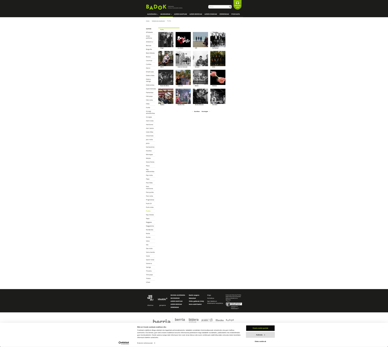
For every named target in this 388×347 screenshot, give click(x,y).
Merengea (149, 154)
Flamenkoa (149, 92)
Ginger (162, 48)
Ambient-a (149, 42)
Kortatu (197, 67)
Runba (148, 237)
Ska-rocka (149, 248)
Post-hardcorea (149, 187)
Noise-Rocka (150, 162)
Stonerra (149, 263)
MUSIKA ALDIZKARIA (178, 295)
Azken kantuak (180, 14)
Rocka (148, 233)
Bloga (209, 295)
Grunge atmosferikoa (150, 112)
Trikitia (148, 278)
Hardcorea (149, 124)
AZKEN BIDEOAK (176, 304)
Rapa (147, 218)
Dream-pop (150, 72)
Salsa (148, 241)
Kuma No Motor (164, 85)
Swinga (148, 267)
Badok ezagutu (194, 295)
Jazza (147, 143)
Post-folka (149, 183)
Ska (147, 245)
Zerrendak (224, 14)
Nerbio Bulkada (199, 104)
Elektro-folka (150, 75)
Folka (147, 104)
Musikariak (165, 14)
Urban (148, 282)
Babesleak (192, 298)
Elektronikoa (150, 85)
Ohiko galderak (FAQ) (196, 301)
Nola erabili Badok (195, 304)
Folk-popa (149, 96)
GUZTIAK (148, 29)
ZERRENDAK (175, 307)
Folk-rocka (149, 100)
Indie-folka (149, 132)
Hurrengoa (205, 111)
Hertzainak (215, 48)
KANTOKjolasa (237, 6)
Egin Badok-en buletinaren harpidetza (215, 302)
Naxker (162, 104)
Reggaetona (150, 226)
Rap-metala (150, 215)
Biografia (149, 49)
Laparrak (180, 85)
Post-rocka (149, 196)
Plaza (148, 166)
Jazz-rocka (149, 139)
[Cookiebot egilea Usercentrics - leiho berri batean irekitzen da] (124, 343)
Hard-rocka (149, 121)
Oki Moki (214, 104)
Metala (148, 158)
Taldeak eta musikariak (158, 21)
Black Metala (150, 53)
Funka (148, 107)
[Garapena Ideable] (163, 299)
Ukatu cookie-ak (260, 341)
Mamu (196, 85)
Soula (148, 256)
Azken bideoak (195, 14)
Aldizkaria (152, 14)
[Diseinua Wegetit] (150, 298)
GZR (196, 48)
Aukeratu (259, 335)
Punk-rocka (149, 207)
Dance (148, 68)
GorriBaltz (180, 48)
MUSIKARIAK (175, 298)
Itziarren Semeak (182, 67)
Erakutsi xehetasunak (145, 343)
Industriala (149, 136)
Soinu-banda (150, 252)
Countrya (149, 60)
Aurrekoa (197, 111)
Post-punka (150, 192)
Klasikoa (149, 151)
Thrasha (149, 271)
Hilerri (162, 67)
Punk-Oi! (149, 203)
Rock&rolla (149, 230)
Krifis (213, 67)
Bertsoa (148, 45)
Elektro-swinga (148, 80)
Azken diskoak (211, 14)
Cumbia (148, 64)
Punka (148, 211)
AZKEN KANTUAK (176, 301)
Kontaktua (210, 298)
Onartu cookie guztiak (260, 328)
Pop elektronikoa (150, 170)
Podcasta (235, 14)
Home (147, 21)
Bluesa (148, 57)
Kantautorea (150, 147)
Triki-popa (149, 275)
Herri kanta (150, 128)
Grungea (149, 117)
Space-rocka (150, 260)
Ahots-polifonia (149, 37)
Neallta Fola (181, 104)
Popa (147, 179)
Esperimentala (150, 89)
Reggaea (149, 222)
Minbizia (214, 85)
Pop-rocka (149, 175)
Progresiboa (150, 200)
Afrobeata (149, 32)
